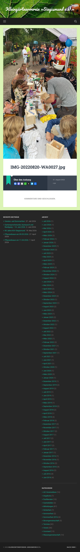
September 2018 (50, 406)
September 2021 (50, 353)
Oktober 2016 (48, 463)
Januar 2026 (48, 242)
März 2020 (47, 374)
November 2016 (49, 460)
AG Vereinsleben (49, 492)
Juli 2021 (47, 356)
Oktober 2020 (48, 367)
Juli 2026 (47, 221)
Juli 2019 (47, 392)
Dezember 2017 (49, 424)
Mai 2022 (47, 335)
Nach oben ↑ (72, 547)
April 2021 (47, 363)
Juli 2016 (47, 474)
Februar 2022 (48, 342)
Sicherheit (47, 510)
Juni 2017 (47, 442)
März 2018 (47, 417)
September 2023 (50, 303)
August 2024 (48, 278)
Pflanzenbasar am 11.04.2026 (16, 240)
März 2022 (47, 339)
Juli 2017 (47, 438)
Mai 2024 (47, 285)
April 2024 (47, 289)
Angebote (47, 496)
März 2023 (47, 314)
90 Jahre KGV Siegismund (15, 231)
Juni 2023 (47, 310)
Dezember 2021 (49, 346)
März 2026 (47, 235)
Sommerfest (48, 513)
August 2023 (48, 307)
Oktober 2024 (48, 275)
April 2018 (47, 413)
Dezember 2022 (49, 321)
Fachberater (48, 499)
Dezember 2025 (49, 246)
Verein (45, 528)
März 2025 (47, 264)
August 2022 (48, 328)
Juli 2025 (47, 253)
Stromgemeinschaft (51, 521)
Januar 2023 (48, 317)
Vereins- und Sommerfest (15, 221)
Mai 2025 (47, 257)
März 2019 (47, 403)
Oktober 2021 (48, 349)
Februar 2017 (48, 449)
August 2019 (48, 388)
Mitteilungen (48, 506)
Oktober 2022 (48, 324)
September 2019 (50, 385)
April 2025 (47, 260)
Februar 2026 (48, 239)
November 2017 (49, 428)
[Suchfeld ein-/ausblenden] (75, 21)
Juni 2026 (47, 225)
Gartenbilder (48, 503)
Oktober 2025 (48, 250)
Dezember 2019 (49, 381)
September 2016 (50, 467)
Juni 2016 (47, 477)
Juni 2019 (47, 396)
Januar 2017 (48, 452)
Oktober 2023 (48, 299)
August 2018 (48, 410)
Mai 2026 (47, 228)
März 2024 (47, 292)
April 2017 (47, 445)
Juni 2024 (47, 282)
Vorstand (47, 531)
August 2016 (48, 470)
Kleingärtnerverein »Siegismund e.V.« (40, 9)
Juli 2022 (47, 331)
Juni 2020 (47, 371)
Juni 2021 (47, 360)
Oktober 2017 (48, 431)
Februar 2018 (48, 420)
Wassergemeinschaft (51, 535)
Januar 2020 (48, 378)
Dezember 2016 (49, 456)
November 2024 (49, 271)
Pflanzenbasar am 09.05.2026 (16, 234)
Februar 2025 (48, 267)
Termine (46, 524)
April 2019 (47, 399)
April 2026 (47, 232)
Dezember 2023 (49, 296)
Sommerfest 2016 (50, 517)
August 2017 (48, 435)
